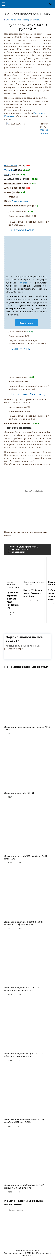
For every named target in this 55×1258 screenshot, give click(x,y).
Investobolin (10, 166)
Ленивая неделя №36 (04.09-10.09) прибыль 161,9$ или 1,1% (24, 1186)
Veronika (9, 170)
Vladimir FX (20, 349)
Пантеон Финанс (20, 201)
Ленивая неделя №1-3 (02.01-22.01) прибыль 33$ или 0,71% (24, 1120)
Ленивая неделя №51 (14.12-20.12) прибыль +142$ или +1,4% (23, 989)
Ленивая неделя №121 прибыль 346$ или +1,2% (25, 857)
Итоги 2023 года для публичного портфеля (32, 593)
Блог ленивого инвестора (18, 20)
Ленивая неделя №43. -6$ (19, 793)
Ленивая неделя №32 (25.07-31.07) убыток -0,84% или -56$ (23, 1055)
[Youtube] (9, 655)
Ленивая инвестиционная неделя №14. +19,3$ (27, 728)
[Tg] (27, 655)
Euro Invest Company (28, 394)
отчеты (23, 283)
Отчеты (36, 20)
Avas (6, 174)
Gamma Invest (23, 230)
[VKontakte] (18, 655)
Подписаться (26, 323)
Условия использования (27, 1250)
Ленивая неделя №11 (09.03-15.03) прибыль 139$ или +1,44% (23, 923)
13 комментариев (16, 1210)
